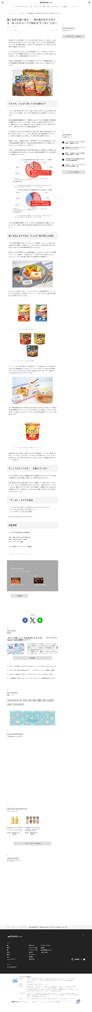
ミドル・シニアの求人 (40, 980)
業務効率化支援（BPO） (37, 998)
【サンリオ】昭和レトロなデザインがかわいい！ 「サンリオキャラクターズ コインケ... (33, 666)
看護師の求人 (48, 994)
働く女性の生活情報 (30, 988)
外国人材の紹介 (43, 996)
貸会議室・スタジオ (55, 998)
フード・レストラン (20, 13)
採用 (48, 1001)
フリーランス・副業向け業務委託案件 (66, 980)
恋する (30, 6)
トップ (13, 6)
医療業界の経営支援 (35, 996)
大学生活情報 (73, 986)
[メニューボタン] (2, 2)
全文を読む (32, 658)
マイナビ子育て (69, 988)
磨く (26, 6)
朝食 (34, 700)
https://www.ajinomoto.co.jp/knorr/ (22, 516)
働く (18, 6)
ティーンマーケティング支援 (65, 986)
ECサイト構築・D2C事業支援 (32, 989)
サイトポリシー (32, 954)
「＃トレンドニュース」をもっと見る (20, 571)
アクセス (37, 1001)
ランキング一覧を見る (73, 172)
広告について (32, 945)
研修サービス (29, 998)
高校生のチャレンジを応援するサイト (51, 986)
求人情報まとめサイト (31, 986)
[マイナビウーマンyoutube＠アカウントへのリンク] (84, 959)
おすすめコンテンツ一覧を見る (73, 36)
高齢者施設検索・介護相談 (56, 990)
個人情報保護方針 (58, 1001)
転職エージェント (56, 993)
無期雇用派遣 (75, 994)
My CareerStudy (48, 989)
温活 (44, 700)
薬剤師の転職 (42, 994)
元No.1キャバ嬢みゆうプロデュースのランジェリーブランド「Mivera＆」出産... (31, 674)
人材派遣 (28, 993)
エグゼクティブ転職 (64, 993)
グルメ (13, 13)
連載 (44, 6)
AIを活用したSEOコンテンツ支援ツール (42, 990)
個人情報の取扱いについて (46, 950)
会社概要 (33, 1001)
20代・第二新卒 (44, 993)
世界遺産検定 (53, 988)
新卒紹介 (50, 993)
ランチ (24, 700)
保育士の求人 (69, 994)
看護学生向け (42, 978)
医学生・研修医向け (49, 978)
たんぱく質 (50, 700)
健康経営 (49, 998)
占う (40, 6)
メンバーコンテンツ (55, 6)
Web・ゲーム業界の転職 (35, 993)
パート (33, 980)
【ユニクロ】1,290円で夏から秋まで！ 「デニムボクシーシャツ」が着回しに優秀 (31, 670)
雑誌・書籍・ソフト (39, 988)
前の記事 (19, 596)
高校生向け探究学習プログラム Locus (41, 984)
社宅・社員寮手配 (64, 998)
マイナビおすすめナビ (11, 967)
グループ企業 (52, 1001)
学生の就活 (29, 978)
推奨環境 (31, 956)
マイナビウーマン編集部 (12, 30)
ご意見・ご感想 (44, 952)
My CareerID (55, 989)
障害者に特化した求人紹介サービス (51, 980)
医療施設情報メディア (63, 989)
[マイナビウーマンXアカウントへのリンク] (81, 959)
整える (22, 6)
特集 (48, 6)
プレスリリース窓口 (33, 947)
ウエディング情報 (47, 988)
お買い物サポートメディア (73, 989)
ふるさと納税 (41, 989)
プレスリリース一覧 (33, 950)
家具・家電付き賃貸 (30, 990)
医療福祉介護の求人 (30, 981)
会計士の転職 (71, 993)
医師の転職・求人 (63, 994)
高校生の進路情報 (30, 984)
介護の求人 (29, 996)
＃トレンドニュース (13, 27)
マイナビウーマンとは (45, 945)
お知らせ (31, 952)
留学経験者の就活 (35, 978)
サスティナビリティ (43, 1001)
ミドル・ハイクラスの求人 (70, 978)
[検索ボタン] (89, 2)
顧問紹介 (37, 994)
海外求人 (62, 978)
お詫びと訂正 (32, 959)
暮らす (35, 6)
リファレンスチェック (72, 998)
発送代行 (44, 998)
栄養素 (39, 700)
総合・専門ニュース (39, 986)
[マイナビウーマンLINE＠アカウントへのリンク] (77, 959)
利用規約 (42, 947)
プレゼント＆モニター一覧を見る (32, 843)
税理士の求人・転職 (30, 994)
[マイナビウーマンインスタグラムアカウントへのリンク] (72, 959)
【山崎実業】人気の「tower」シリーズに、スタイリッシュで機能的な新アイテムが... (32, 678)
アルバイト (29, 980)
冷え (30, 700)
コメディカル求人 (55, 994)
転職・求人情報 (57, 978)
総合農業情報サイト (61, 988)
